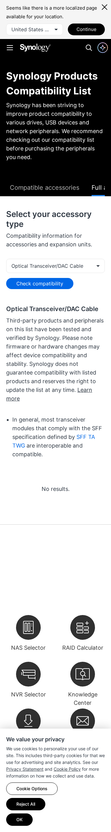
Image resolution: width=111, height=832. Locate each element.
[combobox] (34, 29)
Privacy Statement (24, 769)
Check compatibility (39, 283)
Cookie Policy (67, 769)
